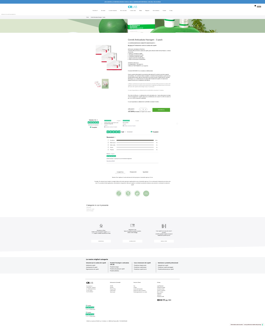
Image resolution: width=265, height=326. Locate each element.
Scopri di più (132, 241)
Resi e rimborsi (160, 292)
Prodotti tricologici (114, 267)
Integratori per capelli (163, 265)
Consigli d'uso (120, 172)
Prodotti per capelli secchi (140, 269)
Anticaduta (88, 207)
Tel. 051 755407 (89, 290)
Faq (134, 285)
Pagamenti (159, 293)
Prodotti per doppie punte (140, 265)
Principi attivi (133, 172)
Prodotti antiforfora (114, 270)
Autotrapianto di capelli (91, 267)
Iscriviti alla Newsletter (138, 289)
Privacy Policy (113, 289)
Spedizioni (159, 295)
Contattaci (101, 241)
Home (87, 17)
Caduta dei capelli (90, 209)
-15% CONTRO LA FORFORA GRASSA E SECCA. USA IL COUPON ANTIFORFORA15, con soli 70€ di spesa (132, 1)
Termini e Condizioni (161, 290)
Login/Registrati (160, 285)
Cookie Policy (113, 290)
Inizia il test (164, 241)
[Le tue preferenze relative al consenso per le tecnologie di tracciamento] (262, 324)
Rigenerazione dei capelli (92, 269)
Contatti (135, 287)
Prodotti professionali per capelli (166, 269)
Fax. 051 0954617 (89, 291)
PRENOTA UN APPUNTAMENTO (8, 14)
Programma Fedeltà (161, 287)
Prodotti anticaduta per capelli (117, 268)
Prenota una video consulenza (140, 290)
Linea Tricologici (89, 210)
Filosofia (111, 287)
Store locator (112, 292)
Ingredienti (145, 172)
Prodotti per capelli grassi (140, 267)
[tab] (120, 172)
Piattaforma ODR (160, 296)
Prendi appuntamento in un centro (140, 292)
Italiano (259, 6)
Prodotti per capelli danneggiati (165, 267)
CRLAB (111, 285)
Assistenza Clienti (160, 289)
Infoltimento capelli (90, 265)
